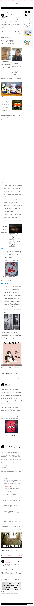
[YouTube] (26, 15)
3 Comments (20, 378)
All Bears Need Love (14, 7)
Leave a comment (19, 597)
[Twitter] (29, 12)
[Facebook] (26, 12)
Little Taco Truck (7, 7)
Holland (7, 378)
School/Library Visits (22, 7)
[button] (6, 53)
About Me (2, 7)
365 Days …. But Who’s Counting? (12, 561)
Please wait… (7, 384)
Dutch (2, 555)
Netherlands (9, 378)
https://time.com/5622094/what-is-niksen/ (11, 365)
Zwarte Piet (10, 514)
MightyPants (7, 486)
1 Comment (20, 440)
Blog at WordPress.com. (3, 604)
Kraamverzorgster (4, 334)
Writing (5, 17)
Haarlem (5, 378)
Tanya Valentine (10, 3)
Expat (2, 378)
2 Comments (20, 555)
